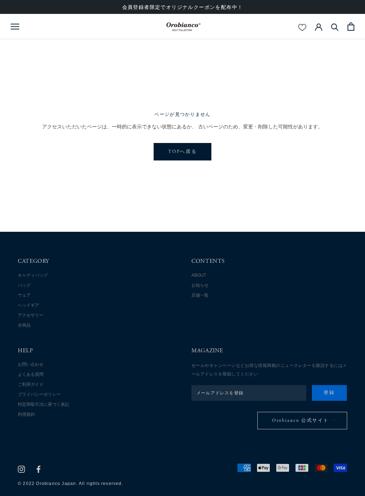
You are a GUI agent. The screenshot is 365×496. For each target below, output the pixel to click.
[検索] (335, 26)
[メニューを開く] (15, 27)
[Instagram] (21, 469)
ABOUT (198, 275)
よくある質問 (30, 374)
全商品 (24, 325)
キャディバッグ (33, 275)
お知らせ (200, 285)
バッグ (24, 285)
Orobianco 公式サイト (300, 421)
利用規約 (26, 414)
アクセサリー (30, 315)
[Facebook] (38, 469)
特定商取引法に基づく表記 (43, 404)
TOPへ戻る (182, 152)
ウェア (24, 295)
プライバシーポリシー (39, 394)
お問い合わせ (30, 364)
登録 (329, 393)
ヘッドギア (28, 305)
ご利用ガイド (30, 384)
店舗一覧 (200, 295)
